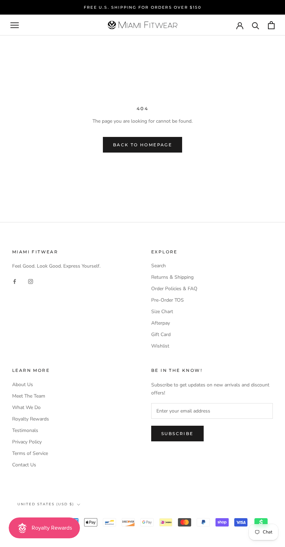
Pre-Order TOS (167, 300)
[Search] (255, 25)
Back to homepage (142, 144)
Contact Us (24, 465)
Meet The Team (28, 396)
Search (158, 265)
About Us (22, 384)
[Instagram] (30, 281)
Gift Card (161, 334)
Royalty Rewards (30, 419)
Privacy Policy (27, 442)
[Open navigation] (14, 25)
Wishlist (160, 346)
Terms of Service (30, 453)
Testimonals (25, 430)
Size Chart (162, 311)
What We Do (26, 407)
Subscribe (177, 433)
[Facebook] (14, 281)
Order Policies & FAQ (174, 288)
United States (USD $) (45, 504)
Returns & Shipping (172, 277)
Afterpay (160, 323)
